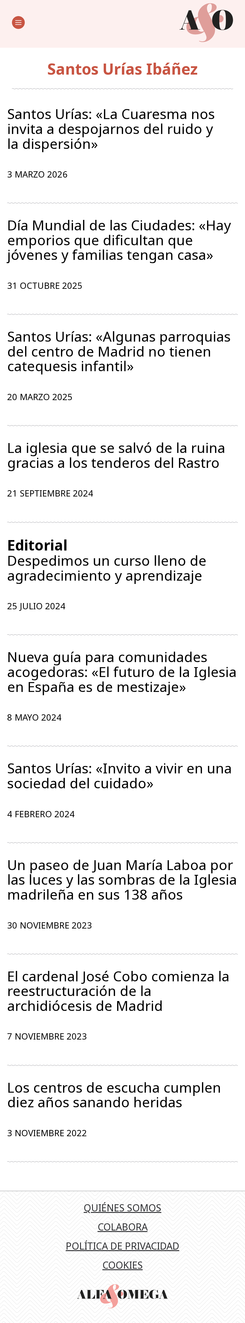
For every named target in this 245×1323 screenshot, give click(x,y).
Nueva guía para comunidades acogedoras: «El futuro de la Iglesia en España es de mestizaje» (122, 672)
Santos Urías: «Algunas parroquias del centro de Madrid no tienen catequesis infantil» (119, 351)
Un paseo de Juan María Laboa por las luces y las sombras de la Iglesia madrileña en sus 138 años (122, 880)
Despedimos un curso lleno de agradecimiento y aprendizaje (106, 560)
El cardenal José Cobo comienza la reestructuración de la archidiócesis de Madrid (118, 991)
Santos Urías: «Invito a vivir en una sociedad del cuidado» (119, 775)
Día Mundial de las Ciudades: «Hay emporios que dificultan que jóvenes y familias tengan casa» (119, 240)
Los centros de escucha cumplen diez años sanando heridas (114, 1095)
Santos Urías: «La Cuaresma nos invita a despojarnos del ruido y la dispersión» (111, 129)
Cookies (122, 1265)
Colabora (123, 1226)
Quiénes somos (122, 1207)
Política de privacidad (122, 1245)
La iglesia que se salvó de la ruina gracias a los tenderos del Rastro (116, 455)
